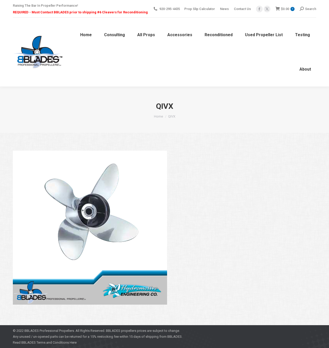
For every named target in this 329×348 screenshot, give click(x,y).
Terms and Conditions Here (56, 342)
